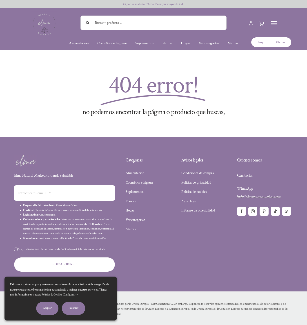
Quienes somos (249, 160)
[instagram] (252, 211)
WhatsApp (245, 188)
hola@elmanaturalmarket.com (259, 196)
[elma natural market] (44, 13)
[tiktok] (275, 211)
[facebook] (241, 211)
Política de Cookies (52, 295)
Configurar (69, 295)
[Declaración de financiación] (200, 309)
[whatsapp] (286, 211)
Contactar (245, 175)
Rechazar (73, 308)
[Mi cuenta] (251, 23)
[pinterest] (264, 211)
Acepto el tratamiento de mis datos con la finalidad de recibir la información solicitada (61, 249)
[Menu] (274, 23)
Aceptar (47, 308)
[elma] (25, 156)
